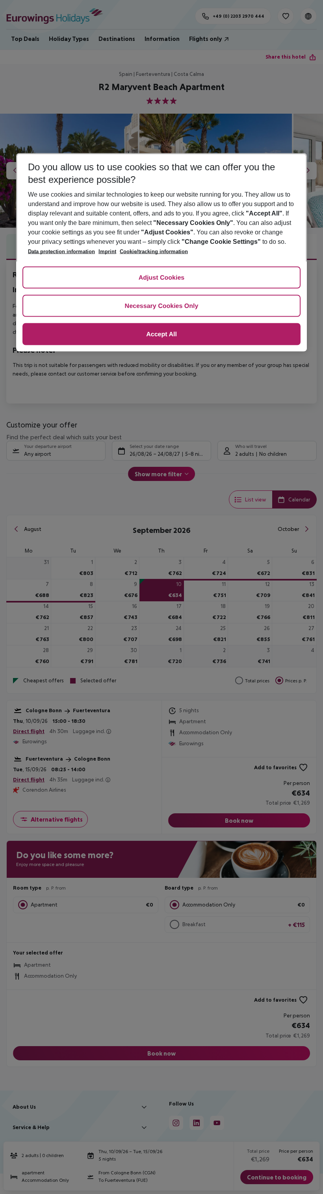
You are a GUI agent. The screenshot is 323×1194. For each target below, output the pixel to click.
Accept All (161, 335)
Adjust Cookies (161, 278)
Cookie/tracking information (154, 252)
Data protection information (61, 252)
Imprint (107, 252)
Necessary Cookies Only (162, 306)
